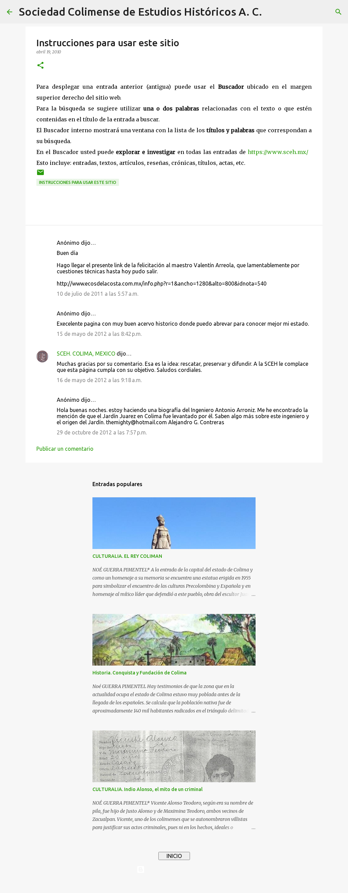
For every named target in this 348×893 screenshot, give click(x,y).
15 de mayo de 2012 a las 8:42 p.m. (99, 334)
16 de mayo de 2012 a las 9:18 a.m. (99, 380)
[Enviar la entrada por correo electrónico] (40, 175)
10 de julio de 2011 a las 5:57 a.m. (97, 294)
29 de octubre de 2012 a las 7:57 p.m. (102, 432)
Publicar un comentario (64, 449)
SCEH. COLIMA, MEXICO (86, 353)
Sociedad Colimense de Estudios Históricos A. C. (140, 11)
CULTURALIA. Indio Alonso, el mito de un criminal (147, 789)
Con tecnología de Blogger (178, 869)
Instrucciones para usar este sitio (77, 182)
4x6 (195, 883)
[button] (40, 65)
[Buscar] (271, 12)
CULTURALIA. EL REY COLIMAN (127, 556)
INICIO (174, 856)
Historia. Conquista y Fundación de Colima (139, 672)
